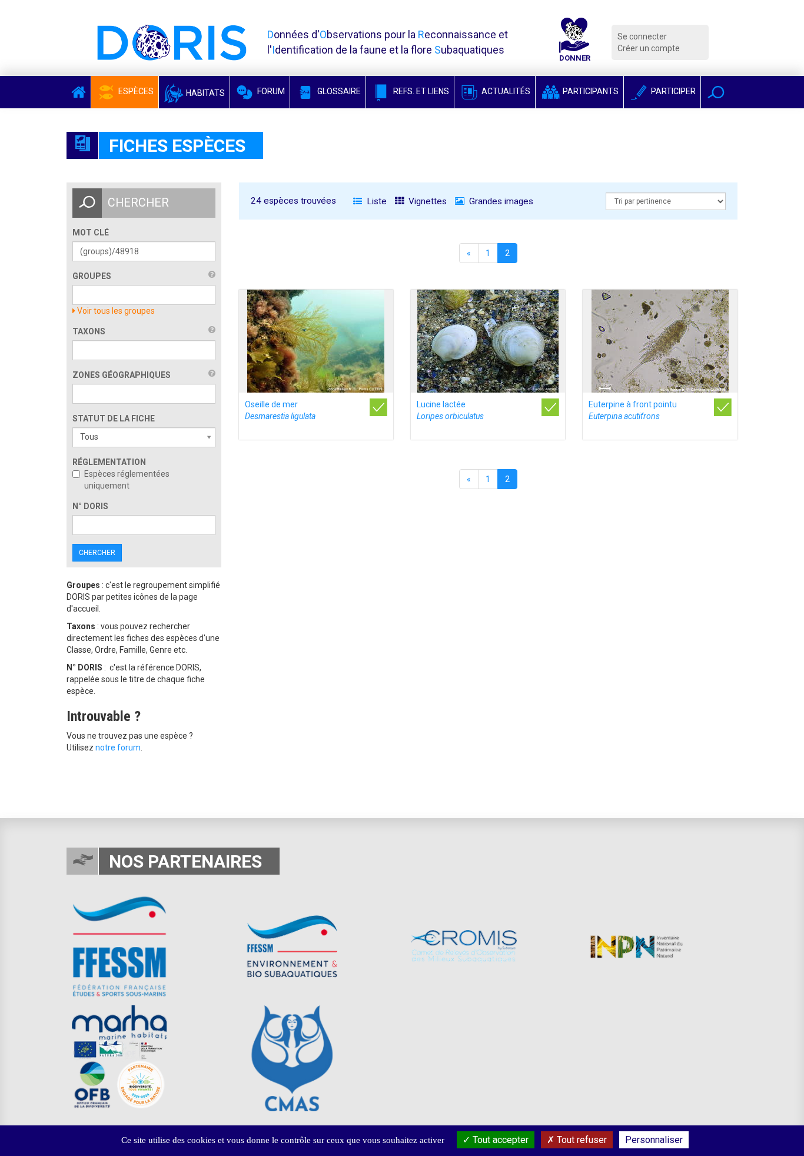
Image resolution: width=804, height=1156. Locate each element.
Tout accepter (499, 1139)
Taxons (88, 331)
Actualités (505, 91)
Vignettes (426, 201)
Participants (590, 91)
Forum (270, 91)
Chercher (97, 553)
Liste (375, 201)
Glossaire (338, 91)
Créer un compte (648, 48)
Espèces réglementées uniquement (127, 479)
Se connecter (642, 36)
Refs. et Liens (420, 91)
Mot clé (90, 232)
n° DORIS (90, 506)
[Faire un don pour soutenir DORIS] (574, 42)
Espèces (135, 91)
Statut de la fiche (113, 418)
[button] (716, 92)
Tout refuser (580, 1139)
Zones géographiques (121, 375)
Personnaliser (654, 1139)
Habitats (204, 93)
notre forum (118, 747)
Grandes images (500, 201)
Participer (672, 91)
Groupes (91, 276)
